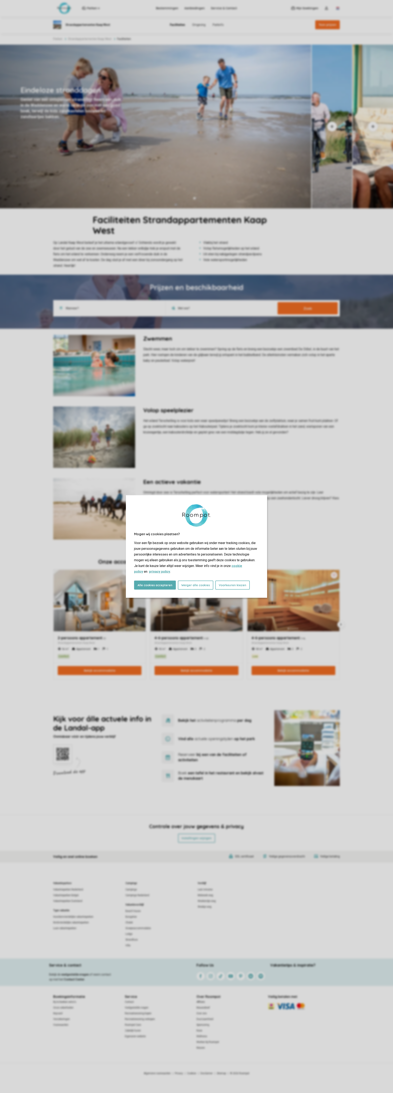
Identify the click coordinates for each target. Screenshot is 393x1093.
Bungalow (131, 916)
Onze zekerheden (63, 1007)
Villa (127, 945)
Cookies (191, 1073)
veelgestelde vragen (75, 974)
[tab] (155, 126)
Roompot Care (133, 1024)
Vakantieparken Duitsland (67, 901)
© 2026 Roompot (239, 1073)
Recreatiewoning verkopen (140, 1019)
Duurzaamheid (204, 1019)
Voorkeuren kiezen (232, 585)
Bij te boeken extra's (64, 1001)
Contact (129, 1001)
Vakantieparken (62, 883)
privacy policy (159, 572)
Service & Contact (224, 8)
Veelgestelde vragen (136, 1007)
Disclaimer (206, 1073)
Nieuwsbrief (203, 1007)
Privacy (179, 1073)
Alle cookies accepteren (155, 585)
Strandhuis (131, 939)
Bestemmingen (167, 8)
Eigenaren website (135, 1036)
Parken (57, 39)
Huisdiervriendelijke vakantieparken (73, 916)
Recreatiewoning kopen (138, 1013)
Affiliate (200, 1001)
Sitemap (221, 1073)
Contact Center (74, 979)
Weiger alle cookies (195, 585)
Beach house (133, 911)
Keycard (57, 1013)
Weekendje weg (207, 901)
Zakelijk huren (133, 1030)
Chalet (129, 922)
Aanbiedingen (194, 8)
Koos (199, 1030)
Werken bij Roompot (207, 1042)
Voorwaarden (60, 1024)
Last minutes (205, 889)
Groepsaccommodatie (138, 928)
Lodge (128, 934)
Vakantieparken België (66, 895)
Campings (131, 883)
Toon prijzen (327, 25)
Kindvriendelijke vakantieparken (71, 922)
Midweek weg (205, 895)
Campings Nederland (137, 895)
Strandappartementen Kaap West (90, 39)
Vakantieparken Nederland (68, 889)
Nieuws (200, 1047)
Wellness (201, 1036)
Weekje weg (204, 906)
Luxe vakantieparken (64, 928)
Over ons (201, 1013)
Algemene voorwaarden (157, 1073)
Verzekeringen (61, 1019)
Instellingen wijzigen (197, 838)
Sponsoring (202, 1024)
